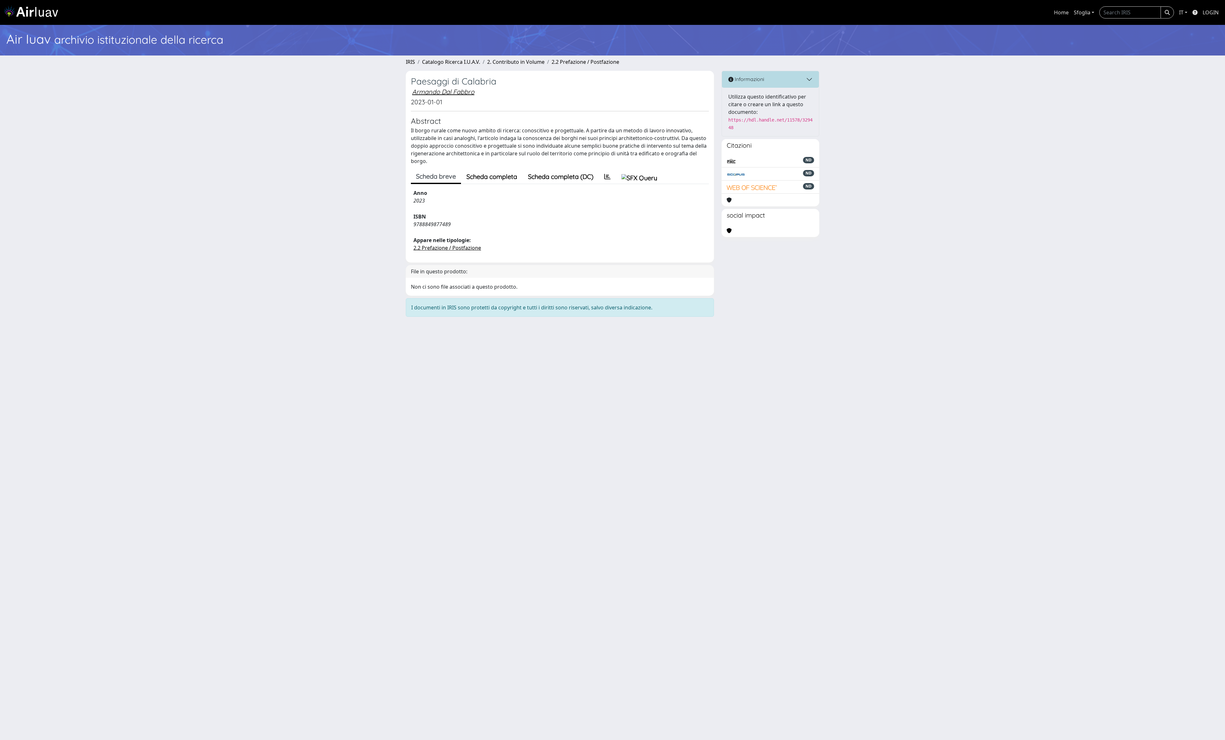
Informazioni (748, 79)
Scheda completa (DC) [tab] (560, 177)
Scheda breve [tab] (436, 176)
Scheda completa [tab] (491, 177)
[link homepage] (33, 12)
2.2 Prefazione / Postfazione (585, 61)
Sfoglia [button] (1082, 12)
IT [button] (1181, 12)
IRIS (410, 61)
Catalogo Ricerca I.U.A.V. (451, 61)
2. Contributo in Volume (516, 61)
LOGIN (1211, 12)
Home (1061, 12)
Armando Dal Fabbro (443, 92)
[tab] (607, 176)
